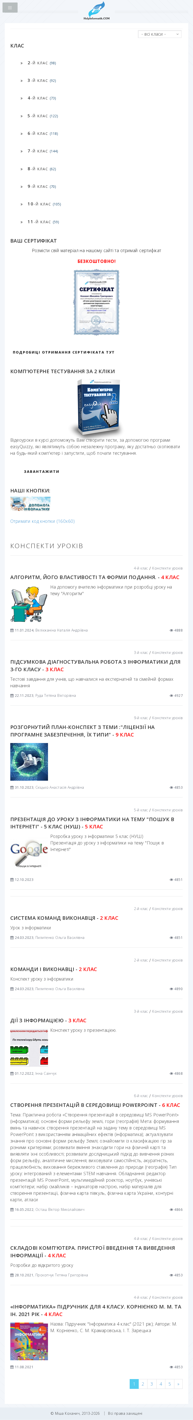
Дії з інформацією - (48, 1020)
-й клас (42, 63)
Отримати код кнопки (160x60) (42, 521)
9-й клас (141, 717)
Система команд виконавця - (64, 918)
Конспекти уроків (167, 568)
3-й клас (141, 652)
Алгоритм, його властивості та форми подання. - (94, 577)
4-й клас (141, 568)
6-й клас (141, 1095)
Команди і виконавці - (53, 969)
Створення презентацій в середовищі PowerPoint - (95, 1105)
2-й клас (141, 908)
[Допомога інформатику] (30, 510)
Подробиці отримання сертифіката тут (64, 352)
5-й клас (141, 810)
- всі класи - (153, 34)
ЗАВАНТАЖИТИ (42, 471)
